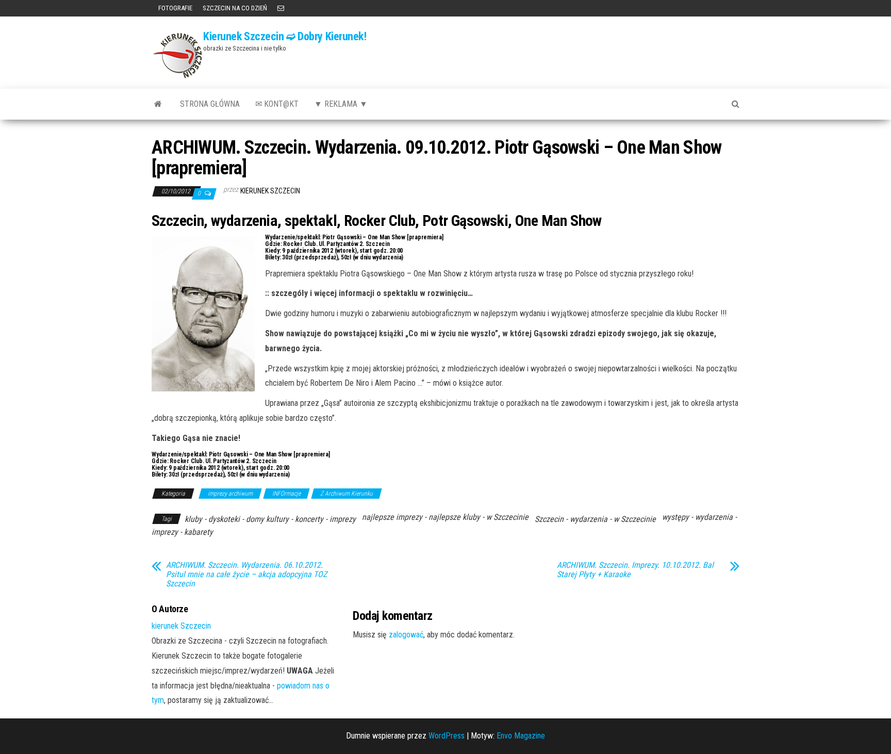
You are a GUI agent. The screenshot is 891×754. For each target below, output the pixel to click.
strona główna (210, 104)
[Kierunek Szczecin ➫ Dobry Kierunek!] (158, 104)
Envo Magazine (521, 736)
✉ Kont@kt (277, 104)
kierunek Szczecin (270, 191)
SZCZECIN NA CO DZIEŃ (235, 8)
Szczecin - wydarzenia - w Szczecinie (595, 519)
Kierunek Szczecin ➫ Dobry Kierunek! (285, 36)
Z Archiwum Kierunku (346, 493)
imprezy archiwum (230, 493)
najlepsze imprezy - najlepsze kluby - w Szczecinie (445, 517)
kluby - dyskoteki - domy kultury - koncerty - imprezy (270, 519)
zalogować (406, 635)
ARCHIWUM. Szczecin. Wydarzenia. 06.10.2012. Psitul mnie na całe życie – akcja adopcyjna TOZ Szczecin (246, 574)
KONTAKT (280, 8)
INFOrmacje (286, 493)
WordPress (446, 736)
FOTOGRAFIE (174, 8)
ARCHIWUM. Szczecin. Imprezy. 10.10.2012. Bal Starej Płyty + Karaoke (635, 570)
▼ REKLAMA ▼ (341, 104)
